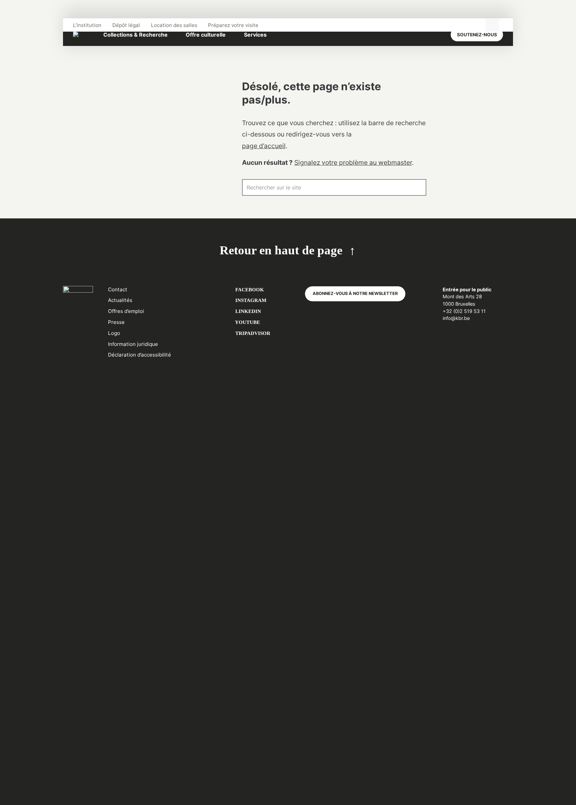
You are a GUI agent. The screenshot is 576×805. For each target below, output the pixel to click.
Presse (116, 322)
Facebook (249, 289)
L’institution (87, 25)
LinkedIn (247, 311)
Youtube (247, 322)
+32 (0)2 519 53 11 (464, 311)
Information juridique (133, 344)
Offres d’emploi (126, 311)
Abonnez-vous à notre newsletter (355, 293)
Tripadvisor (252, 333)
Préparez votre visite (233, 25)
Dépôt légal (126, 25)
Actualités (120, 300)
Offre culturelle (206, 34)
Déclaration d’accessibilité (139, 355)
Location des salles (174, 25)
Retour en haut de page (281, 250)
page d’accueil (264, 146)
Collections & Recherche (135, 34)
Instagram (250, 300)
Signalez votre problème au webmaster (353, 162)
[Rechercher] (418, 187)
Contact (117, 289)
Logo (114, 333)
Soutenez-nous (477, 34)
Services (255, 34)
